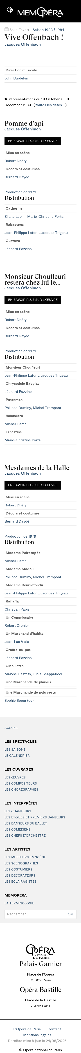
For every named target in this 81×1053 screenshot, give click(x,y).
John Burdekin (16, 78)
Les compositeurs (20, 783)
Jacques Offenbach (22, 44)
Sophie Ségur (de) (19, 700)
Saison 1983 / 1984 (48, 30)
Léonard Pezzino (18, 249)
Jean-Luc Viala (16, 642)
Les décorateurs (19, 875)
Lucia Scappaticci (47, 674)
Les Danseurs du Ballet (25, 823)
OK (70, 914)
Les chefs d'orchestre (25, 835)
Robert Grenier (16, 625)
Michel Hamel (15, 424)
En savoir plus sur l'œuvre (33, 141)
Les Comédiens (17, 829)
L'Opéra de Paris (27, 1029)
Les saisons (14, 749)
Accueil (11, 728)
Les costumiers (18, 869)
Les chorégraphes (21, 789)
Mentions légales (37, 1035)
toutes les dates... (50, 105)
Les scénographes (21, 863)
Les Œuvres (15, 777)
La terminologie (19, 903)
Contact (54, 1029)
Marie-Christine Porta (45, 216)
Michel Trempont (47, 408)
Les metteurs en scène (25, 857)
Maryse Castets (17, 674)
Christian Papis (16, 609)
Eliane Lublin (14, 216)
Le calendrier (17, 755)
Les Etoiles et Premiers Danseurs (34, 817)
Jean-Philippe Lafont (21, 233)
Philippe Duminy (17, 408)
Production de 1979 (20, 192)
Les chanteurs (17, 811)
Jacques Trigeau (54, 233)
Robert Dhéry (15, 161)
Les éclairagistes (20, 881)
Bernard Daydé (16, 177)
